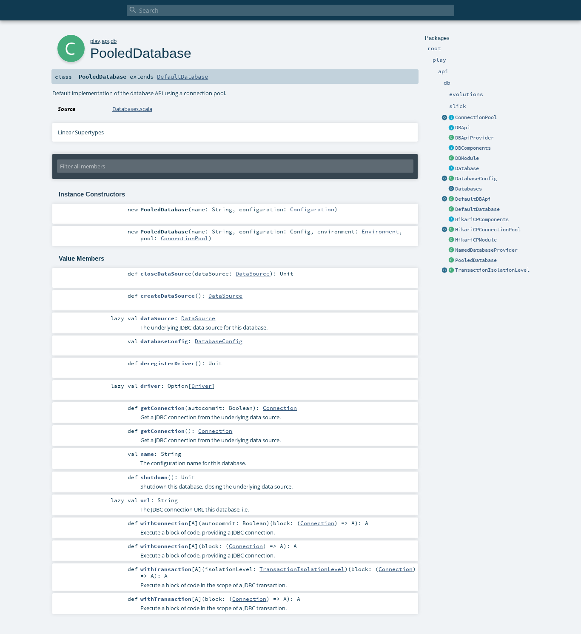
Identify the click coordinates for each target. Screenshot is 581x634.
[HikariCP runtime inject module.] (451, 240)
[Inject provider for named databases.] (451, 250)
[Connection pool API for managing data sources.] (451, 117)
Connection (280, 407)
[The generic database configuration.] (451, 179)
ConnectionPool (476, 117)
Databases (468, 189)
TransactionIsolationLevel (492, 270)
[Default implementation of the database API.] (451, 209)
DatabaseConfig (476, 179)
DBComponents (473, 148)
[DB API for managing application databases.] (451, 128)
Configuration (312, 209)
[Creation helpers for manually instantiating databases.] (451, 189)
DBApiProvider (474, 138)
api (105, 41)
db (114, 41)
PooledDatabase (476, 260)
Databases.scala (132, 109)
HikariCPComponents (482, 219)
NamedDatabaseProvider (486, 250)
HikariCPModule (476, 240)
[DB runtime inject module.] (451, 158)
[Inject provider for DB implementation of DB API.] (451, 138)
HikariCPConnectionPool (488, 230)
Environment (380, 231)
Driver (201, 385)
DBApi (462, 128)
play (95, 41)
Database (467, 168)
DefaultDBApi (473, 199)
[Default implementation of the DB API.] (451, 199)
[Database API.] (451, 168)
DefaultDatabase (477, 209)
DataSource (253, 273)
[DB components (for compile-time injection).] (451, 148)
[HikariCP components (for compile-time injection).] (451, 219)
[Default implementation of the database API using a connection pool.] (451, 260)
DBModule (467, 158)
